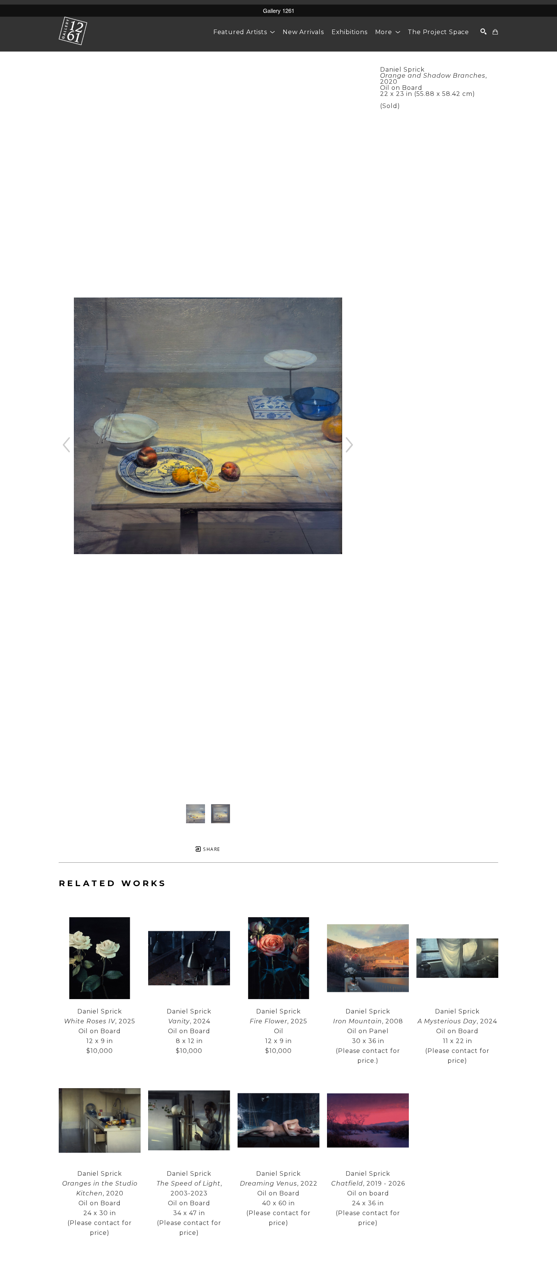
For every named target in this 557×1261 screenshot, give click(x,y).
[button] (244, 32)
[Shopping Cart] (495, 32)
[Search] (483, 31)
